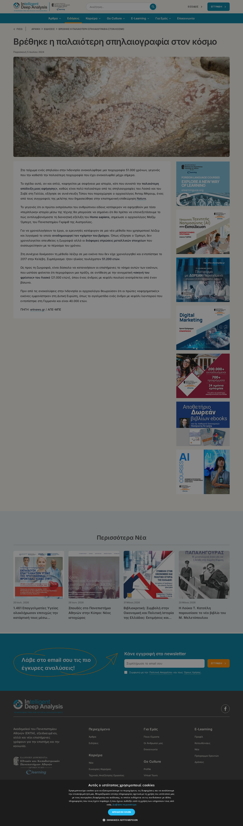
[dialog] (121, 413)
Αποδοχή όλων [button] (121, 812)
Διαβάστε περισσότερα (124, 804)
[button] (121, 820)
